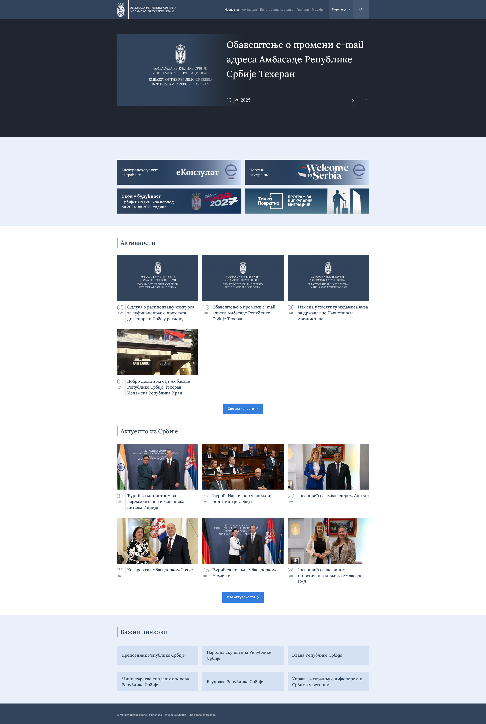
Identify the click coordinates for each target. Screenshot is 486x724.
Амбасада (249, 9)
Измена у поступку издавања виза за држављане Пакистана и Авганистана (328, 292)
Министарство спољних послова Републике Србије (155, 681)
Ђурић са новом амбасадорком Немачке (243, 551)
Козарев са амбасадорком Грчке (157, 551)
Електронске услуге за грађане (179, 172)
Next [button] (366, 100)
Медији (317, 9)
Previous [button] (339, 100)
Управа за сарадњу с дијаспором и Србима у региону (327, 681)
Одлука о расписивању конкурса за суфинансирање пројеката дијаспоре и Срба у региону (157, 288)
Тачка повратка (307, 201)
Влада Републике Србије (317, 655)
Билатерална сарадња (277, 9)
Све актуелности (241, 597)
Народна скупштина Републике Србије (239, 655)
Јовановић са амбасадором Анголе (328, 477)
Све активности (241, 409)
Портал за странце (307, 172)
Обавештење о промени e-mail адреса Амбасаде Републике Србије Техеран (243, 70)
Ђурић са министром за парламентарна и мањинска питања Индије (157, 477)
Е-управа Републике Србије (235, 681)
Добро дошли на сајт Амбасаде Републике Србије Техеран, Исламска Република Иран (157, 362)
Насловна (232, 9)
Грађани (303, 9)
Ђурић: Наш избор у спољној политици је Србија (243, 477)
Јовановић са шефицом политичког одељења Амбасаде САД (328, 551)
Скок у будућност (179, 201)
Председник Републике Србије (153, 655)
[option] (243, 70)
